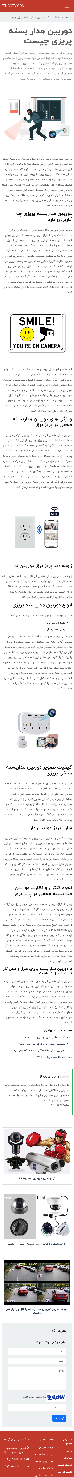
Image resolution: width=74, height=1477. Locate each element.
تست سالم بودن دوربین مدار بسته (44, 1037)
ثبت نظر (59, 1418)
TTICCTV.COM (13, 6)
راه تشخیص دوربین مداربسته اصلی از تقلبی (37, 1244)
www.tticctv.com (61, 1058)
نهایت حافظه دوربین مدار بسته (35, 1455)
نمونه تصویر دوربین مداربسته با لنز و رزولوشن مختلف (37, 1311)
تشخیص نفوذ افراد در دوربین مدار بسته (41, 1044)
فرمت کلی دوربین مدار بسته (37, 1448)
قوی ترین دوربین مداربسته (37, 1178)
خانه (68, 17)
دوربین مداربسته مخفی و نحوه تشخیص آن (39, 1050)
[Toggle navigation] (67, 6)
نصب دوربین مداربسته (58, 1472)
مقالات (56, 17)
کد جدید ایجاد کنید (34, 1397)
